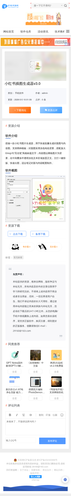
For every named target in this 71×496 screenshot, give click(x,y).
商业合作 (47, 469)
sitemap (35, 479)
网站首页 (8, 31)
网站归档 (58, 469)
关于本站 (24, 469)
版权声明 (34, 473)
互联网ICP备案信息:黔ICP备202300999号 (37, 459)
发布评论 (52, 440)
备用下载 (40, 234)
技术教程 (60, 31)
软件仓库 (25, 31)
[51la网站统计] (35, 476)
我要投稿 (35, 469)
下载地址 (21, 110)
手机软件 (19, 92)
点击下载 (18, 234)
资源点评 (52, 110)
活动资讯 (43, 31)
